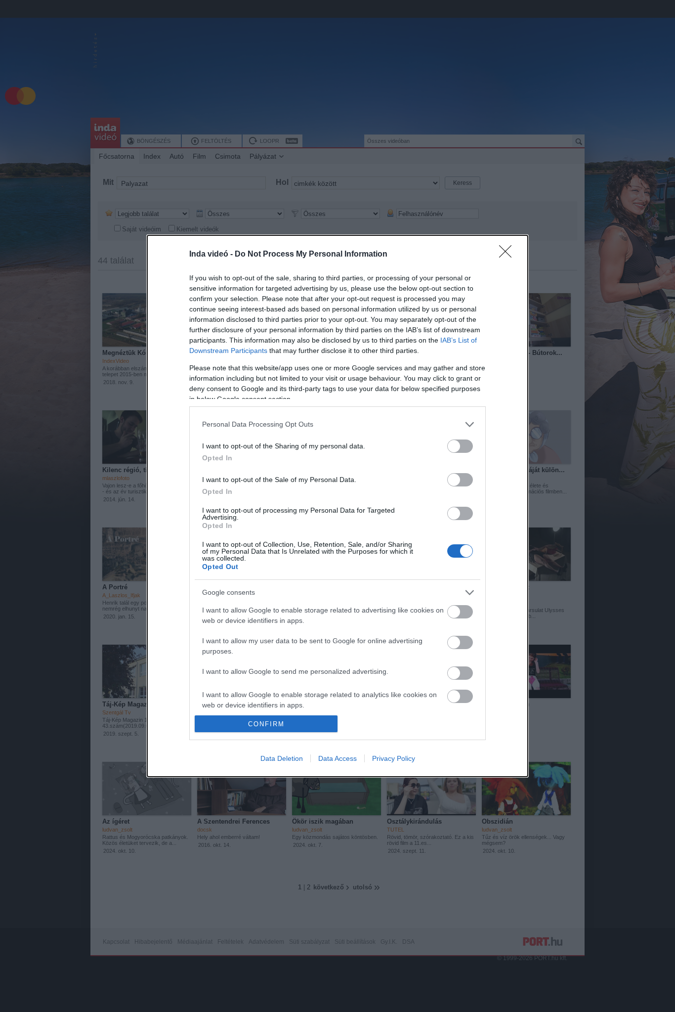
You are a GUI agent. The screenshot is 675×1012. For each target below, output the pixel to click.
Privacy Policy (393, 758)
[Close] (508, 254)
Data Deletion (281, 758)
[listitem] (337, 424)
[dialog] (337, 506)
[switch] (460, 446)
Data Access (337, 758)
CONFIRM (266, 724)
